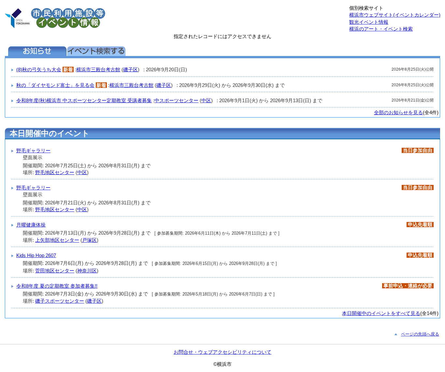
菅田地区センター (54, 270)
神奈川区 (87, 270)
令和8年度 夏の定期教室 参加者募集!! (56, 286)
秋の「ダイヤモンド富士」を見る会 (55, 85)
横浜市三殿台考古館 (98, 69)
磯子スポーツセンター (59, 301)
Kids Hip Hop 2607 (36, 255)
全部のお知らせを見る (398, 112)
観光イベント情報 (368, 22)
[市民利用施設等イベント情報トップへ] (17, 26)
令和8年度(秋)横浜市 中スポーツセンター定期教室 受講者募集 (84, 100)
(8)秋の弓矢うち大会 (38, 69)
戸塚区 (89, 240)
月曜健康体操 (31, 224)
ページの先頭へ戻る (420, 334)
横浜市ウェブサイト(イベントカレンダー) (394, 15)
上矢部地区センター (57, 240)
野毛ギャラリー (33, 150)
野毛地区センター (54, 172)
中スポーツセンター (176, 100)
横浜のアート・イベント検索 (381, 29)
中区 (206, 100)
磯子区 (130, 69)
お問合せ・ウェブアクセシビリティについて (222, 352)
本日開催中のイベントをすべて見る (381, 313)
